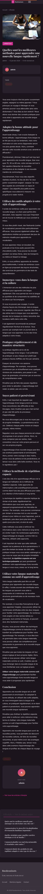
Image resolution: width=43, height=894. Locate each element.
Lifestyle (12, 10)
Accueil (5, 10)
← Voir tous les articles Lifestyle (15, 795)
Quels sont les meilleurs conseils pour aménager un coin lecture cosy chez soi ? (19, 822)
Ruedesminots (9, 870)
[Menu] (29, 2)
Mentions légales (15, 882)
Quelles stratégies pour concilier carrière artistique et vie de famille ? (20, 836)
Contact (26, 882)
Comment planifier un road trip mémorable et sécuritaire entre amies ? (21, 843)
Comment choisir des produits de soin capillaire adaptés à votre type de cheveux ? (20, 850)
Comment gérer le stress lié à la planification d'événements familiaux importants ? (21, 829)
